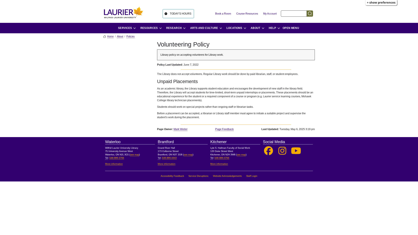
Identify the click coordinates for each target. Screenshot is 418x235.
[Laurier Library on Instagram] (282, 150)
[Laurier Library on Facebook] (268, 150)
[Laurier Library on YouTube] (296, 150)
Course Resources (247, 13)
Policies (130, 36)
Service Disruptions (198, 176)
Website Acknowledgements (227, 176)
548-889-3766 (116, 158)
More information (114, 164)
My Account (270, 13)
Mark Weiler (180, 129)
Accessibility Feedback (172, 176)
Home (110, 36)
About (120, 36)
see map (134, 154)
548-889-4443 (169, 158)
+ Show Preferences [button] (381, 2)
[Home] (123, 14)
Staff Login (251, 176)
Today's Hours (180, 13)
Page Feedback (224, 129)
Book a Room (223, 13)
